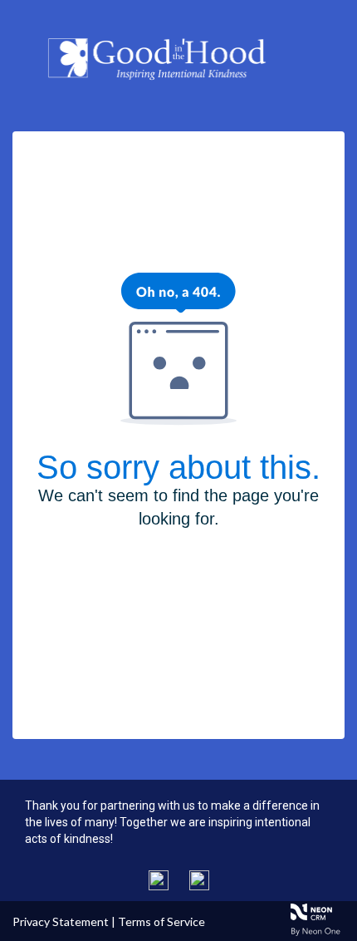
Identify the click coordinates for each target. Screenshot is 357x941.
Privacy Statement (60, 921)
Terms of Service (161, 921)
